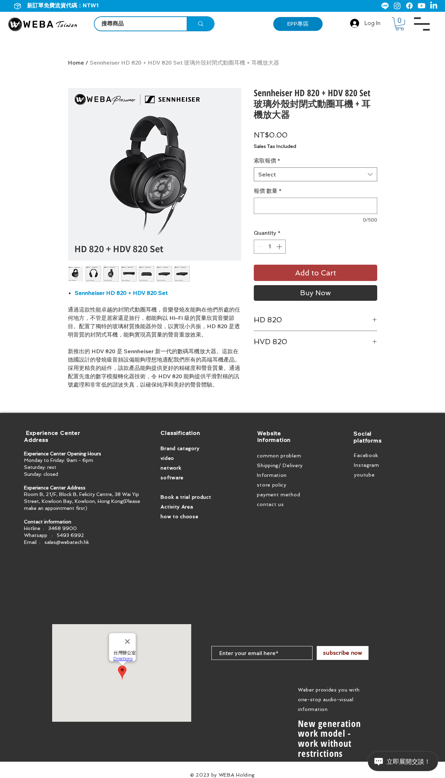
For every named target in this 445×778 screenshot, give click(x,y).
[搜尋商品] (200, 24)
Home (76, 62)
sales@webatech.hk (66, 542)
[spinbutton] (270, 246)
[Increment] (280, 246)
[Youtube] (421, 5)
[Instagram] (397, 5)
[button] (399, 24)
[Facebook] (409, 5)
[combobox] (315, 174)
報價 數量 (267, 190)
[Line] (385, 5)
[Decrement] (260, 246)
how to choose (179, 516)
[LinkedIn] (433, 5)
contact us (270, 504)
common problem (279, 455)
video (167, 458)
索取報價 (267, 160)
